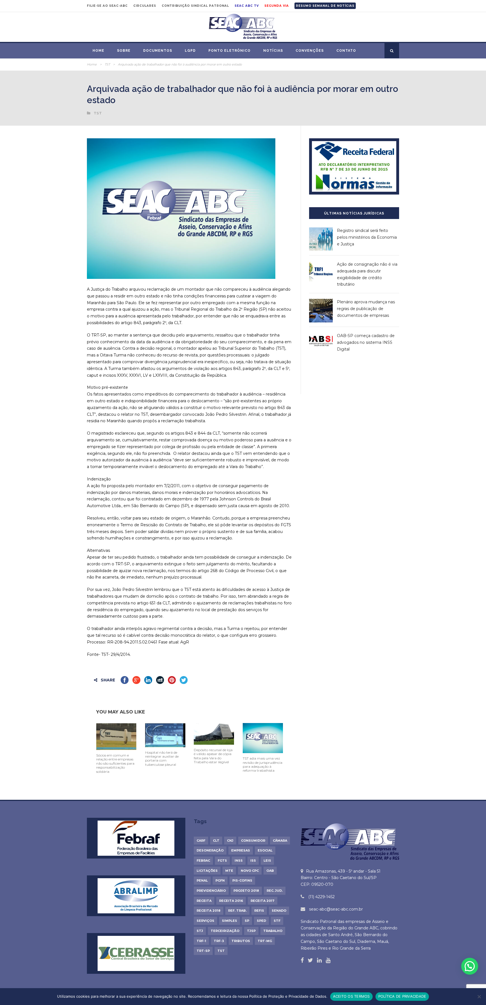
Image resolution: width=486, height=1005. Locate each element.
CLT (216, 841)
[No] (479, 996)
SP (247, 921)
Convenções (310, 51)
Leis (267, 860)
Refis (259, 911)
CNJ (230, 841)
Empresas (240, 850)
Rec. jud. (275, 891)
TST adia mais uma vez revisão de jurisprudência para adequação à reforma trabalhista (262, 764)
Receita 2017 (262, 901)
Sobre (123, 51)
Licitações (207, 871)
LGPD (190, 51)
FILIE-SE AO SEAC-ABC (107, 6)
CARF (201, 841)
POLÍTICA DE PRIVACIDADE (402, 996)
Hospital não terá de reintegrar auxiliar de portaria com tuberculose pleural (162, 758)
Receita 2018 (208, 911)
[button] (469, 966)
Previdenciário (211, 891)
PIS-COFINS (242, 880)
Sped (261, 921)
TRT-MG (265, 941)
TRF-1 (201, 941)
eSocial (265, 850)
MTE (229, 871)
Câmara (280, 841)
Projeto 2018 (246, 891)
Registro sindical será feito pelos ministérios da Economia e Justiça (367, 237)
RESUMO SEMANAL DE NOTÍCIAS (325, 6)
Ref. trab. (237, 911)
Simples (229, 921)
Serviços (205, 921)
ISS (253, 860)
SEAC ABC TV (247, 6)
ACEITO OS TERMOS (351, 996)
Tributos (240, 941)
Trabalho (272, 931)
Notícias (273, 51)
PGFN (220, 880)
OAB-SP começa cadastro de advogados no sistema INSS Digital (366, 342)
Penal (202, 880)
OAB (270, 871)
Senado (279, 911)
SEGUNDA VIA (276, 6)
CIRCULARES (144, 6)
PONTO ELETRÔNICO (229, 51)
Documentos (157, 51)
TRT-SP (203, 951)
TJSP (251, 931)
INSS (239, 860)
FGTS (222, 860)
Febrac (203, 860)
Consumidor (253, 841)
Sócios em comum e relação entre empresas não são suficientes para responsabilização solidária (115, 763)
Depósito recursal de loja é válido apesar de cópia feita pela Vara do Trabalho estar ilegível (213, 756)
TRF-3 (219, 941)
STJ (200, 931)
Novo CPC (250, 871)
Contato (346, 51)
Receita (204, 901)
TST (107, 64)
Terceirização (225, 931)
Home (98, 51)
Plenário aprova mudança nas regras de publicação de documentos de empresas (366, 308)
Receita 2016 (231, 901)
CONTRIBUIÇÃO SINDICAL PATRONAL (195, 6)
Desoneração (210, 850)
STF (277, 921)
